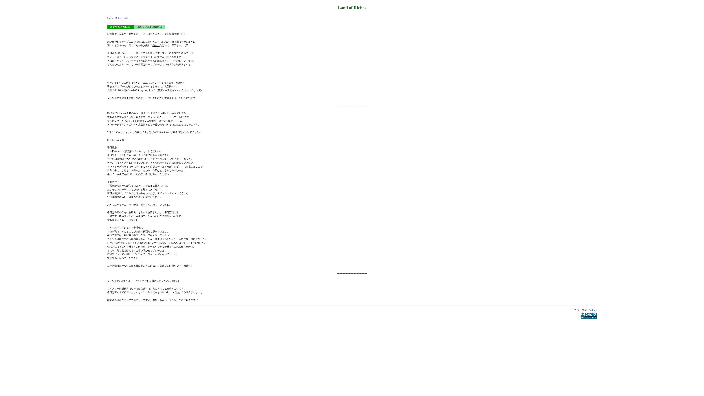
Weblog (593, 310)
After (126, 18)
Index (110, 18)
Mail (584, 310)
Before (118, 18)
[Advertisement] (352, 332)
